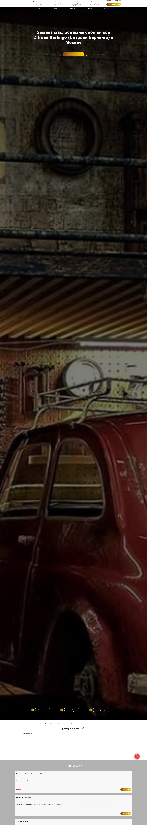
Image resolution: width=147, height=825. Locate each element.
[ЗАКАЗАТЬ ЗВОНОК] (137, 756)
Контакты (106, 8)
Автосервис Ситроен (37, 723)
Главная (38, 8)
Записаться (126, 789)
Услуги (55, 8)
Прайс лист (73, 8)
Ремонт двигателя (64, 723)
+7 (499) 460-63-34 (58, 5)
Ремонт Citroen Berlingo (51, 723)
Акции (90, 8)
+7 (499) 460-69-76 (76, 5)
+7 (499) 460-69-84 (37, 5)
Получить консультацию (114, 4)
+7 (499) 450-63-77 (94, 5)
